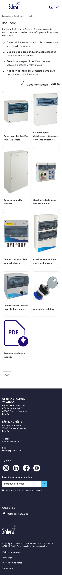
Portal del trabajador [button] (17, 513)
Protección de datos (12, 562)
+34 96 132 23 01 (10, 441)
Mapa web (7, 568)
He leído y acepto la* (25, 490)
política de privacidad (33, 490)
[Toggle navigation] (4, 7)
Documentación (37, 84)
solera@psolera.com (12, 450)
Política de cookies (11, 552)
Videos (55, 84)
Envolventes (19, 16)
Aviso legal (7, 557)
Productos (6, 16)
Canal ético (8, 507)
